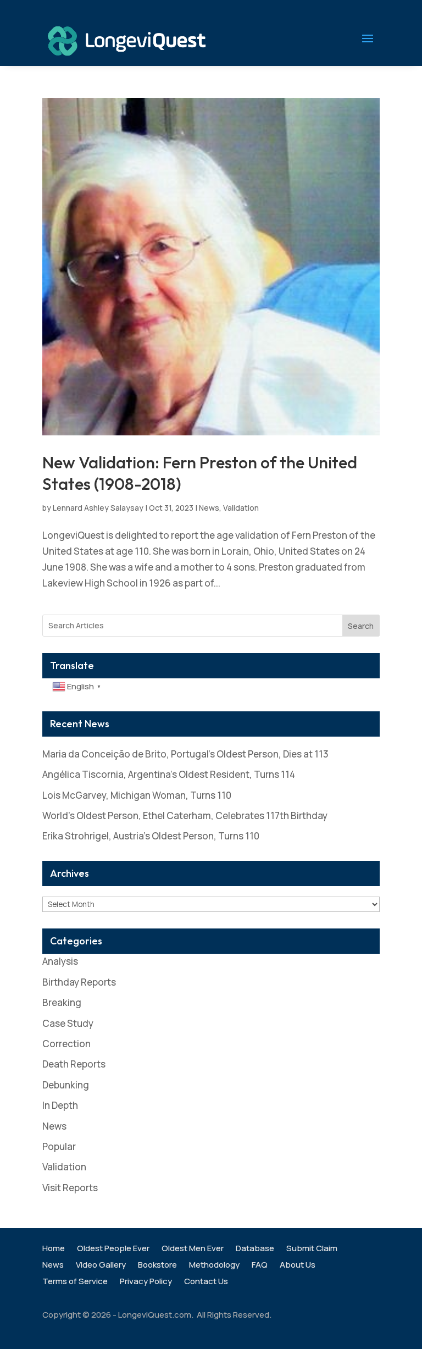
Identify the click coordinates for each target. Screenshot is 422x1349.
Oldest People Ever (113, 1249)
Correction (66, 1043)
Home (53, 1249)
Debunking (65, 1085)
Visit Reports (70, 1187)
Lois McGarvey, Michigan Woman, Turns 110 (136, 795)
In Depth (60, 1105)
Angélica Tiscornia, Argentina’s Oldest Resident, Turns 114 (168, 774)
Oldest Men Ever (193, 1249)
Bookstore (157, 1265)
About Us (297, 1265)
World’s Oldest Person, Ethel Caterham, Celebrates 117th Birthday (184, 815)
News (209, 507)
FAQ (260, 1265)
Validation (241, 507)
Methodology (214, 1265)
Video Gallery (101, 1265)
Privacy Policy (146, 1282)
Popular (59, 1146)
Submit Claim (311, 1249)
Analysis (60, 961)
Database (255, 1249)
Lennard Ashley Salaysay (98, 507)
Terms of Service (75, 1282)
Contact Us (206, 1282)
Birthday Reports (79, 982)
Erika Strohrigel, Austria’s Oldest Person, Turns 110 (150, 836)
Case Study (67, 1023)
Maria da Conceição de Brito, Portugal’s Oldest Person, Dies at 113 (185, 754)
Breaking (61, 1002)
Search (361, 626)
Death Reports (74, 1064)
